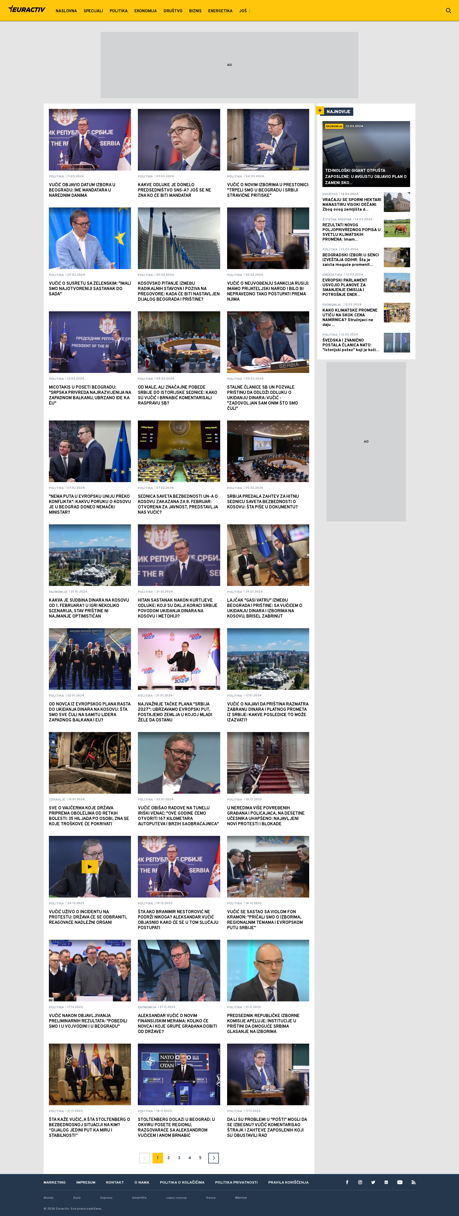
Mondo (49, 1198)
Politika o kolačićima (182, 1182)
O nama (141, 1182)
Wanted (240, 1198)
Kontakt (115, 1182)
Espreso (106, 1198)
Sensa (210, 1198)
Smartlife (139, 1198)
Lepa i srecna (176, 1198)
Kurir (77, 1198)
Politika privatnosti (236, 1182)
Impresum (85, 1182)
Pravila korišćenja (288, 1182)
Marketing (55, 1182)
